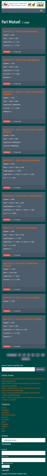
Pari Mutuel (5, 419)
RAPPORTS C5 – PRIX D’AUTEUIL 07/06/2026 (20, 228)
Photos (4, 422)
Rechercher (40, 369)
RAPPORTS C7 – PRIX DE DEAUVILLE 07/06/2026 (21, 160)
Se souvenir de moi (8, 463)
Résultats (5, 426)
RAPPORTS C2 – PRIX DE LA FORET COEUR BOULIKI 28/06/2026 (23, 93)
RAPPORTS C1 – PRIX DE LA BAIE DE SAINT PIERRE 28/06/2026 (23, 130)
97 (43, 355)
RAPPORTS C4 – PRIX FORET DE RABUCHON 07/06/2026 (20, 264)
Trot (3, 429)
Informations (5, 412)
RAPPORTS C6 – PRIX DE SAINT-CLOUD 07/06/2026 (22, 196)
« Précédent (12, 355)
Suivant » (26, 359)
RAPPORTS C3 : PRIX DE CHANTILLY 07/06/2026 (21, 297)
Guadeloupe (5, 410)
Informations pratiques (9, 415)
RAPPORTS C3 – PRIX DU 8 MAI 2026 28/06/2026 (21, 60)
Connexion (6, 466)
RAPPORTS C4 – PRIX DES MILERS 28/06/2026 (20, 31)
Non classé (5, 417)
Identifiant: (4, 449)
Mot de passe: (5, 456)
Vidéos (4, 431)
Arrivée (4, 408)
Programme (5, 424)
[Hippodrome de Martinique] (23, 4)
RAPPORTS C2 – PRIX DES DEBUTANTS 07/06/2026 (22, 319)
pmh (12, 51)
